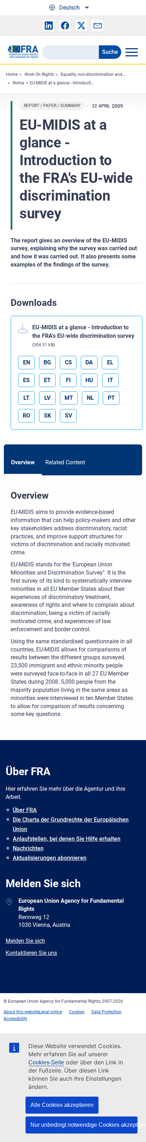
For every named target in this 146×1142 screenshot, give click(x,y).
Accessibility (15, 1018)
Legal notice (50, 1011)
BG (47, 362)
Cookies (76, 1011)
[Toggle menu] (131, 52)
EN (26, 362)
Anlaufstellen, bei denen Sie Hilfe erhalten (66, 838)
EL (110, 362)
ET (47, 380)
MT (68, 397)
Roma (18, 82)
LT (26, 397)
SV (68, 415)
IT (110, 380)
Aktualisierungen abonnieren (49, 858)
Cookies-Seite (46, 1062)
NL (90, 397)
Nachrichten (28, 848)
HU (89, 380)
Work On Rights (39, 74)
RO (26, 415)
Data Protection (106, 1011)
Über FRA (25, 810)
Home (12, 74)
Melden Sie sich (25, 940)
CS (68, 362)
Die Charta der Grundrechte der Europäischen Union (71, 824)
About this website (21, 1011)
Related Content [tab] (65, 462)
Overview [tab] (23, 462)
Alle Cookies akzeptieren (62, 1105)
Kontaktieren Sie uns (31, 953)
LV (47, 397)
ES (26, 380)
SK (47, 415)
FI (68, 380)
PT (111, 397)
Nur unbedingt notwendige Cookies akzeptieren (83, 1125)
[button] (48, 25)
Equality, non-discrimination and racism (98, 74)
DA (89, 362)
